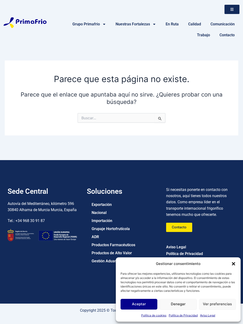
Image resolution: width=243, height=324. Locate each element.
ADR (95, 237)
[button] (233, 263)
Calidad (194, 24)
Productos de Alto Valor (112, 253)
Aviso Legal (207, 315)
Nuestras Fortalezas (133, 24)
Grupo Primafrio (86, 24)
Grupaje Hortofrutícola (111, 229)
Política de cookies (153, 315)
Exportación (102, 204)
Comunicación (222, 24)
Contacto (227, 35)
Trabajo (203, 35)
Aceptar (139, 304)
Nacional (99, 212)
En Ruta (172, 24)
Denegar (178, 304)
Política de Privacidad (183, 315)
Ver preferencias (217, 304)
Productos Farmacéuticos (113, 245)
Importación (102, 220)
